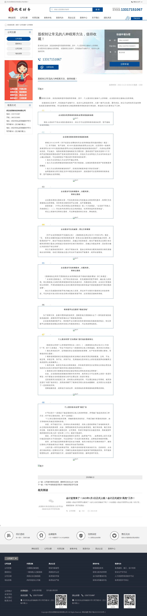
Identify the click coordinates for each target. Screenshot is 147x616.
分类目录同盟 (37, 590)
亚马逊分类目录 (52, 590)
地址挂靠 (18, 53)
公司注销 (18, 48)
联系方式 (8, 601)
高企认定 (71, 18)
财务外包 (47, 18)
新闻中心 (83, 18)
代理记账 (36, 18)
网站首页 (12, 18)
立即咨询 (50, 67)
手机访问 (136, 18)
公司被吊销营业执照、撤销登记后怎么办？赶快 (61, 482)
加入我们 (8, 597)
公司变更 (30, 25)
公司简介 (8, 591)
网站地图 (85, 612)
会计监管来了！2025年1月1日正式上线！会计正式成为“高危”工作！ (100, 498)
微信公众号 (136, 2)
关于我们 (95, 18)
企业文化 (8, 594)
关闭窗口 (90, 477)
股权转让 (18, 44)
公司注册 (24, 18)
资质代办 (59, 18)
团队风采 (107, 18)
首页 (17, 25)
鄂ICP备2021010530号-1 (97, 612)
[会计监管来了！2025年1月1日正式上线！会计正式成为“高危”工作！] (51, 513)
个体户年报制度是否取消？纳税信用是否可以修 (61, 485)
